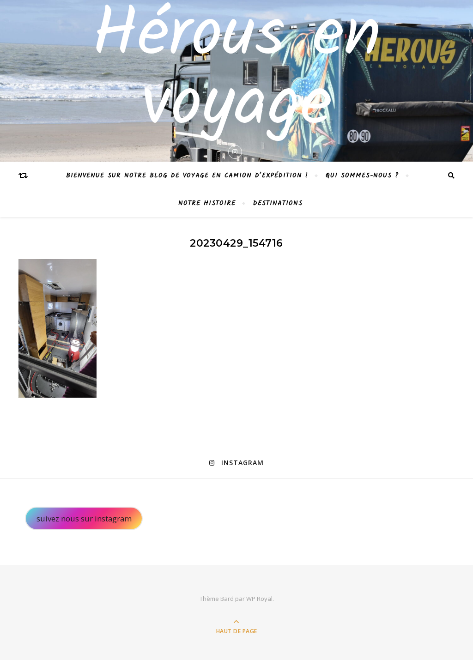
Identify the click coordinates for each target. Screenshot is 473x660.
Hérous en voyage (236, 71)
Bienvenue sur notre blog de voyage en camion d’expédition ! (187, 175)
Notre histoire (207, 203)
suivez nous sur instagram (84, 518)
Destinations (278, 203)
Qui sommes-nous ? (362, 175)
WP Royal (259, 598)
